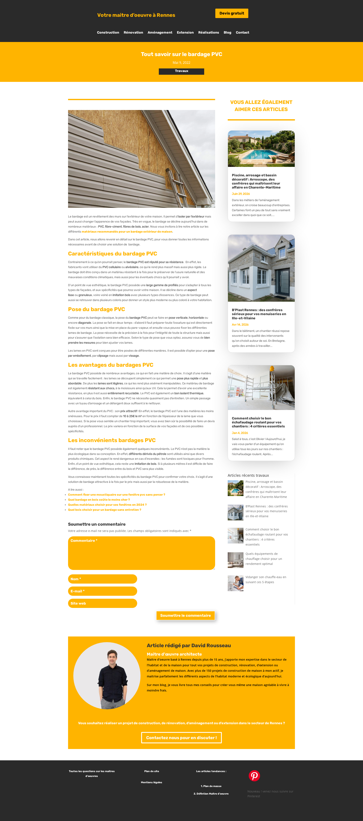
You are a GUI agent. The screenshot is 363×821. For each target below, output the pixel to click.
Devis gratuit (232, 13)
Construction (108, 32)
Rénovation (133, 32)
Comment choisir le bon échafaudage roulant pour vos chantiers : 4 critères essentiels (258, 422)
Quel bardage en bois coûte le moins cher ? (99, 500)
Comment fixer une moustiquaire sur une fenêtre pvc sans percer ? (116, 494)
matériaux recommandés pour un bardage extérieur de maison (127, 231)
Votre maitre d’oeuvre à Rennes (136, 15)
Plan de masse (212, 786)
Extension (185, 32)
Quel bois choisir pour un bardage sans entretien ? (104, 510)
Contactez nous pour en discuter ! (181, 737)
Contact (242, 32)
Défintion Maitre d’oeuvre (213, 793)
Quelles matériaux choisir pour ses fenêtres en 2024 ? (107, 505)
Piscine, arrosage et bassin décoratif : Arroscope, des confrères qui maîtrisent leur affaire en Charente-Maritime (256, 181)
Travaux (181, 71)
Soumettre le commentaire (185, 615)
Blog (227, 32)
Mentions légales (151, 782)
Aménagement (160, 32)
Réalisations (208, 32)
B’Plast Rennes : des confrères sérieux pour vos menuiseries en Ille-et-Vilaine (259, 314)
